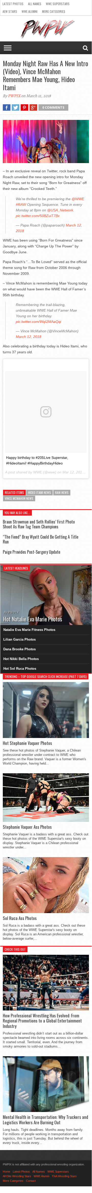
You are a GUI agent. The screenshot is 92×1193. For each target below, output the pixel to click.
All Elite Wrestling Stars (17, 1176)
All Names (34, 4)
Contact (31, 1180)
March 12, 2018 (28, 337)
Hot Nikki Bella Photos (21, 659)
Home (6, 1171)
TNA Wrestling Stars (64, 1176)
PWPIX (14, 96)
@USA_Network (60, 210)
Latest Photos (13, 4)
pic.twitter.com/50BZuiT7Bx (38, 216)
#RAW (21, 204)
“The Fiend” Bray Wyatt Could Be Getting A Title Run (40, 539)
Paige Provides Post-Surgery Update (31, 552)
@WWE (78, 199)
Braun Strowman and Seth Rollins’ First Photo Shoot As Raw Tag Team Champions (39, 524)
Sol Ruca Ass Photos (20, 918)
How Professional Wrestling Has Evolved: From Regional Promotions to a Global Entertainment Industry (42, 1021)
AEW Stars (10, 11)
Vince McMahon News (19, 498)
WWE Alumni (29, 11)
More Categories (53, 11)
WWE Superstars (58, 4)
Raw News (62, 492)
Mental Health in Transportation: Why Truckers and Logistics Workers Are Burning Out (45, 1120)
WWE (37, 472)
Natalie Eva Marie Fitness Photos (29, 630)
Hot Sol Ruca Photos (19, 669)
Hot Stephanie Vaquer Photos (27, 743)
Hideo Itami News (39, 492)
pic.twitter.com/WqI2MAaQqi (38, 322)
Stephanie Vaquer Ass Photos (27, 827)
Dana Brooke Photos (19, 649)
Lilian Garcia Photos (19, 639)
